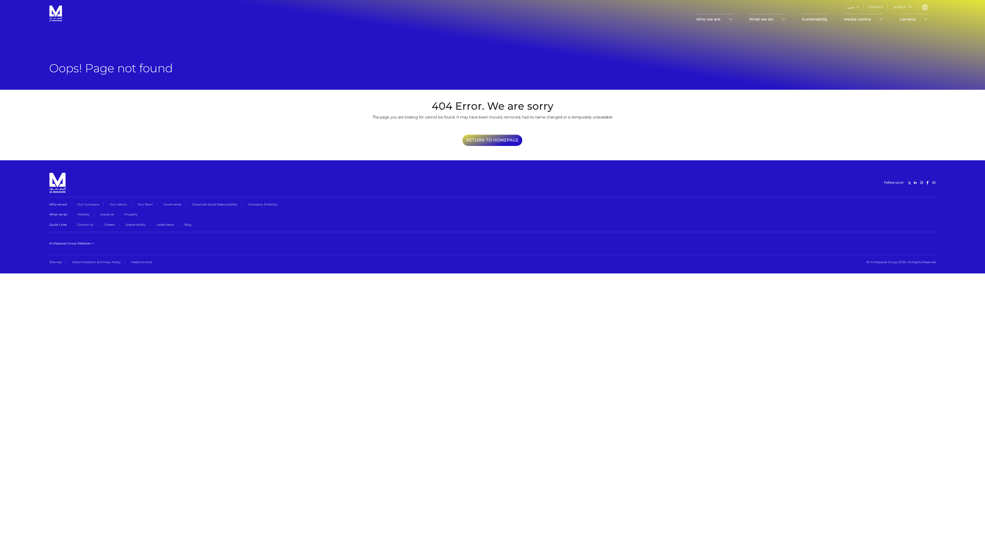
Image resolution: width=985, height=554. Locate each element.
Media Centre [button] (857, 19)
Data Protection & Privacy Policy (96, 262)
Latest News (165, 224)
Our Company (88, 204)
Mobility (83, 214)
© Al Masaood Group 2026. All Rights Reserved (901, 262)
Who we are (58, 204)
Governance (172, 204)
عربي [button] (850, 7)
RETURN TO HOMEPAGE (492, 140)
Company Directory (263, 204)
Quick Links (58, 224)
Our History (118, 204)
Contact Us (85, 224)
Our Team (145, 204)
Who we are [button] (708, 19)
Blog (187, 224)
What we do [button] (761, 19)
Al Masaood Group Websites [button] (70, 243)
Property (131, 214)
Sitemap (55, 262)
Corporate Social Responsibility (215, 204)
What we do (58, 214)
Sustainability (815, 19)
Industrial (107, 214)
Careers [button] (907, 19)
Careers (109, 224)
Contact (875, 7)
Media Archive (141, 262)
